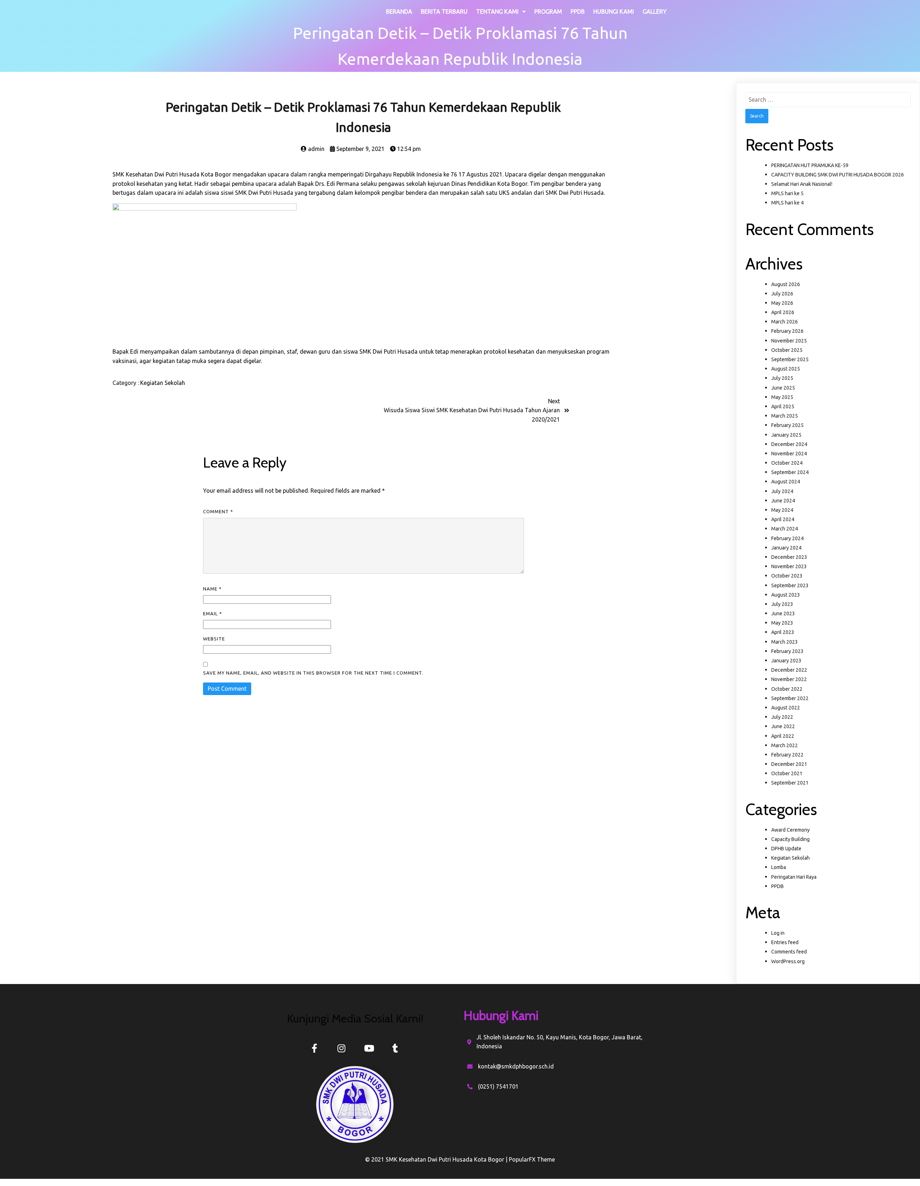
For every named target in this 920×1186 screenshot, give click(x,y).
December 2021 (789, 764)
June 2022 (783, 726)
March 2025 (784, 416)
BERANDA (399, 11)
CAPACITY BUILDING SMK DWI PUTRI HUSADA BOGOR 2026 (837, 175)
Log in (778, 933)
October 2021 (786, 773)
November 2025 (789, 341)
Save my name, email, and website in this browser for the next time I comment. (313, 672)
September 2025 (790, 359)
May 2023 (782, 623)
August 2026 (785, 284)
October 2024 (786, 463)
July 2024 (782, 491)
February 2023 (787, 651)
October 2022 (786, 689)
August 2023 (785, 595)
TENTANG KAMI (497, 11)
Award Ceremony (790, 830)
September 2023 (790, 585)
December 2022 (789, 670)
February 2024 (787, 538)
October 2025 (786, 350)
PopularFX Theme (532, 1159)
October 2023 (786, 576)
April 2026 (782, 312)
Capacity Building (790, 839)
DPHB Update (786, 848)
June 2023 (783, 613)
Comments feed (789, 952)
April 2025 (782, 406)
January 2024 (786, 548)
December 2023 (789, 557)
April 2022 (782, 736)
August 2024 (785, 481)
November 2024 (789, 453)
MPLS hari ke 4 (787, 203)
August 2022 (785, 708)
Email (212, 613)
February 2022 (787, 755)
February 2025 (787, 425)
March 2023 (784, 642)
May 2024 (782, 510)
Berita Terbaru (444, 11)
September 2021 (790, 783)
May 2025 (782, 397)
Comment (218, 511)
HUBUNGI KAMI (613, 11)
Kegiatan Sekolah (162, 383)
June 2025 (783, 388)
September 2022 (790, 698)
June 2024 (783, 501)
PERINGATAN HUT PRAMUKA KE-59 (809, 165)
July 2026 (782, 293)
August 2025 (785, 369)
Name (212, 588)
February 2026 (787, 331)
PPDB (578, 11)
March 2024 (784, 529)
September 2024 (790, 472)
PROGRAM (548, 11)
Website (214, 638)
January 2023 (786, 660)
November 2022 (789, 679)
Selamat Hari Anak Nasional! (801, 184)
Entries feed (785, 942)
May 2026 (782, 303)
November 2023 (789, 566)
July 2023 (782, 604)
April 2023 (782, 632)
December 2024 (789, 444)
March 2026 (784, 322)
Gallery (655, 11)
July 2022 (782, 717)
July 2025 (782, 378)
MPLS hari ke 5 (787, 193)
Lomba (778, 867)
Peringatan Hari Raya (793, 877)
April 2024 (782, 519)
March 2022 (784, 745)
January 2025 (786, 435)
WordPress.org (788, 961)
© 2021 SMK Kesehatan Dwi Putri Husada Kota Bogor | (437, 1159)
